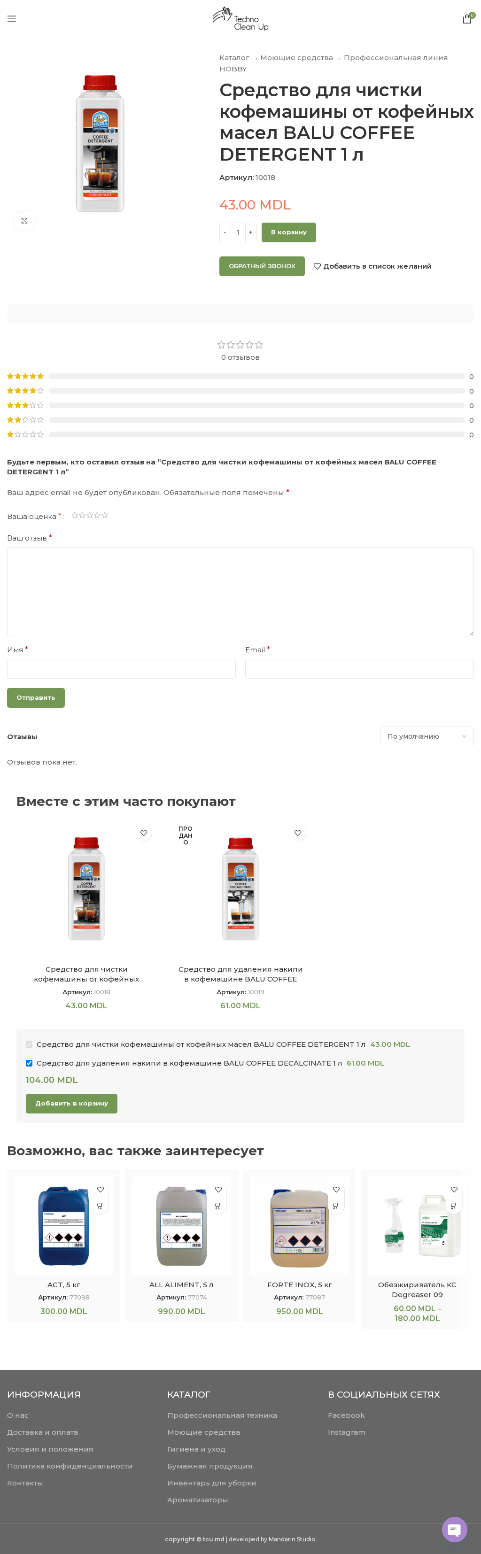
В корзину (289, 232)
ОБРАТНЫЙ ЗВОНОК (262, 266)
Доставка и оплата (42, 1432)
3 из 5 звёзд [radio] (89, 517)
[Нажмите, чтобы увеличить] (24, 221)
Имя (17, 649)
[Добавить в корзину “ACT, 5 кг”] (100, 1206)
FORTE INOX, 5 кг (299, 1284)
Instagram (346, 1432)
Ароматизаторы (197, 1499)
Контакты (25, 1482)
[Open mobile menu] (11, 18)
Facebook (346, 1415)
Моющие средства (296, 57)
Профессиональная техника (222, 1415)
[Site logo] (240, 18)
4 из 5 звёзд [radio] (97, 517)
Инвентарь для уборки (211, 1482)
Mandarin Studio (292, 1539)
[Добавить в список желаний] (143, 833)
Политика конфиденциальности (70, 1465)
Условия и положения (50, 1449)
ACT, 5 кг (63, 1284)
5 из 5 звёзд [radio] (105, 517)
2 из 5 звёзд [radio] (82, 517)
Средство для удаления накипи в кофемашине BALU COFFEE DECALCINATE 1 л (240, 979)
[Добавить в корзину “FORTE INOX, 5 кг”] (336, 1206)
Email (257, 649)
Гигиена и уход (196, 1449)
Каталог (234, 57)
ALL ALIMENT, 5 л (181, 1284)
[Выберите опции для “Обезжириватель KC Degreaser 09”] (454, 1206)
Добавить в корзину (71, 1103)
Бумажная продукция (210, 1465)
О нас (18, 1415)
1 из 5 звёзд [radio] (74, 517)
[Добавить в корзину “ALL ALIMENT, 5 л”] (218, 1206)
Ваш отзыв (29, 537)
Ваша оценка (34, 516)
